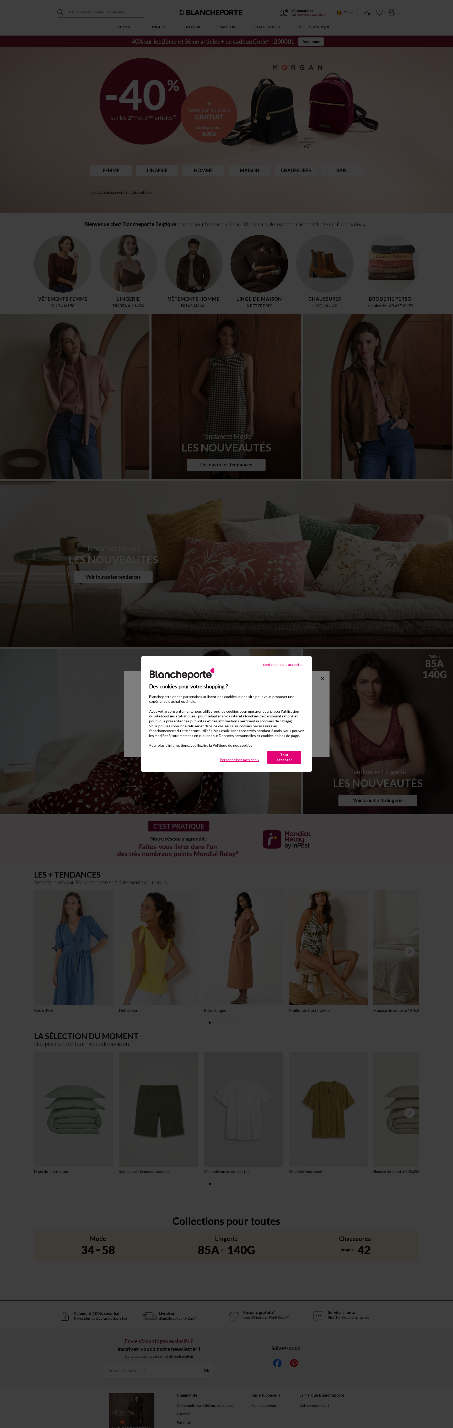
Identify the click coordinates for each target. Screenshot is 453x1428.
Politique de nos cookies (232, 745)
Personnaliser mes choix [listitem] (239, 759)
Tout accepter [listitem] (284, 757)
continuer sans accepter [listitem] (283, 664)
